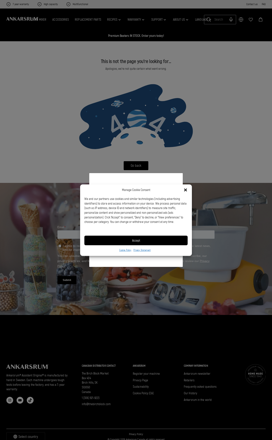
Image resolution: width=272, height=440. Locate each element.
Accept (136, 240)
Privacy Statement (142, 250)
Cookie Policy (125, 250)
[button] (185, 190)
